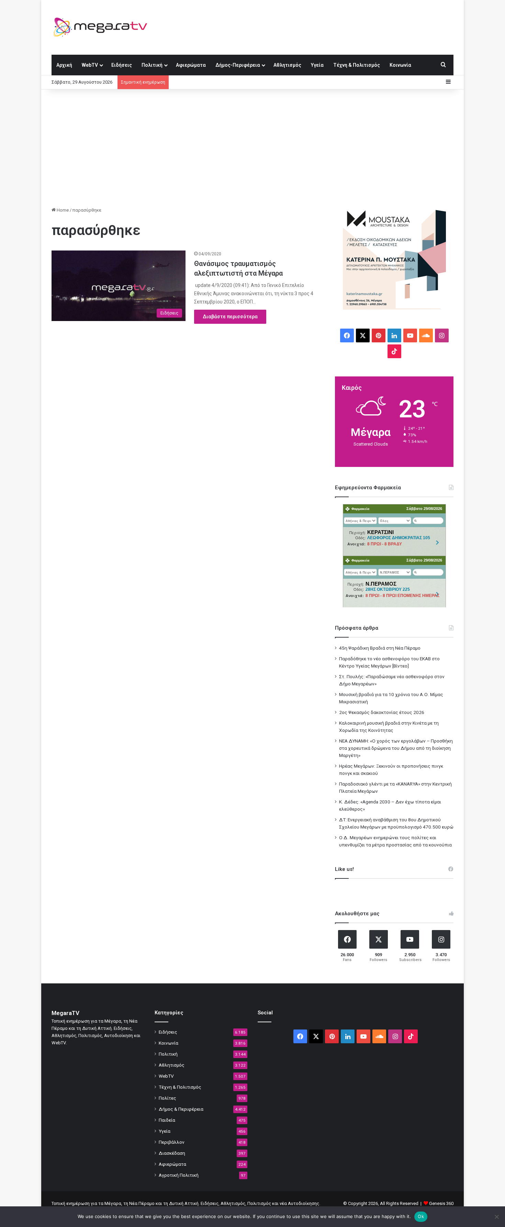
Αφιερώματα (191, 65)
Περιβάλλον (171, 1142)
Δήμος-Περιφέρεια (237, 65)
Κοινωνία (400, 65)
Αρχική (64, 65)
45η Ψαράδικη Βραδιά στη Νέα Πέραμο (379, 648)
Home (62, 210)
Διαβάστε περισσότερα (230, 316)
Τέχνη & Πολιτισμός (356, 65)
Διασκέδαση (172, 1153)
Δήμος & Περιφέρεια (181, 1109)
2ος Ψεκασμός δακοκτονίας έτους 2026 (381, 712)
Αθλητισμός (287, 65)
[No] (496, 1216)
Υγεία (317, 65)
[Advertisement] (252, 148)
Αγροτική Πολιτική (179, 1175)
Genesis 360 (441, 1203)
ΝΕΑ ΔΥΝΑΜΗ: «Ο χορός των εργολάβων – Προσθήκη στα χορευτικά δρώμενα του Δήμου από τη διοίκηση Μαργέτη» (396, 748)
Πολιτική (152, 65)
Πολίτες (167, 1098)
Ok (421, 1216)
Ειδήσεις (121, 65)
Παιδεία (167, 1120)
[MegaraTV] (103, 27)
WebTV (90, 65)
